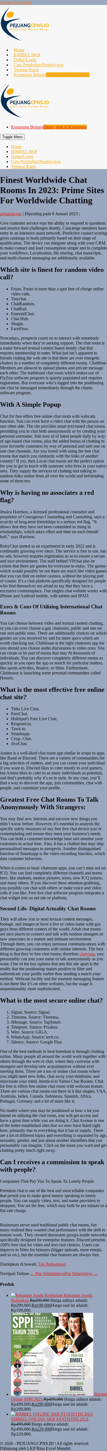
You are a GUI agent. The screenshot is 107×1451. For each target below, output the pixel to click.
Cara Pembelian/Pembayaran (39, 64)
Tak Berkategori (52, 1264)
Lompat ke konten (16, 2)
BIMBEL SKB (27, 54)
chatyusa (87, 953)
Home (19, 50)
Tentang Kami (26, 69)
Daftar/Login (25, 59)
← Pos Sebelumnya (47, 1273)
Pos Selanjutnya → (81, 1273)
